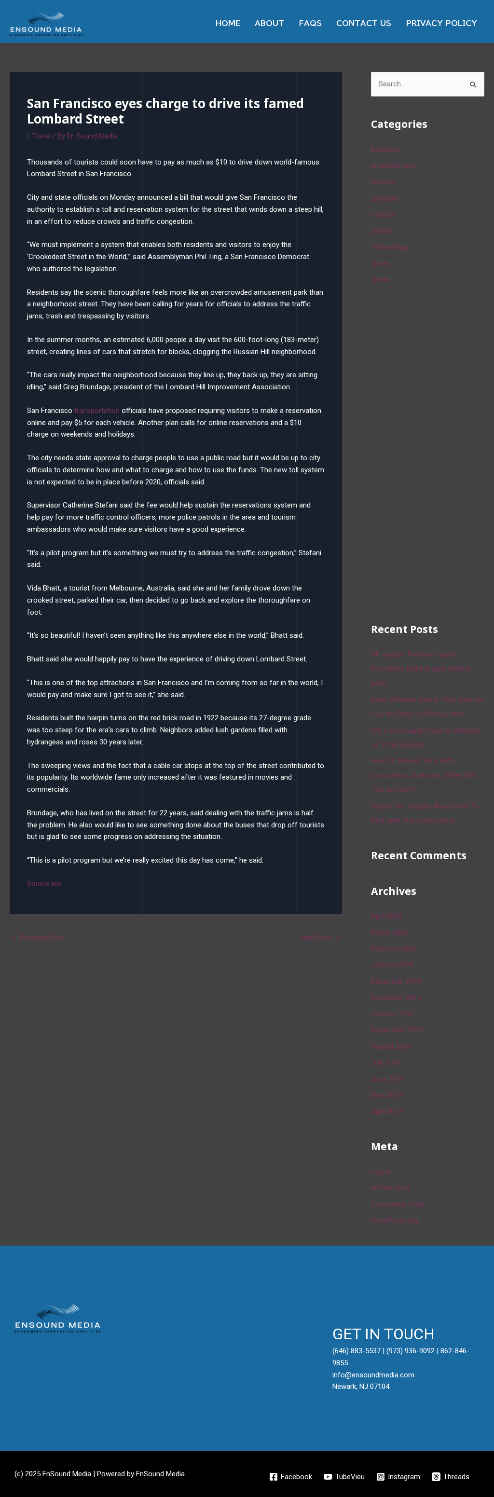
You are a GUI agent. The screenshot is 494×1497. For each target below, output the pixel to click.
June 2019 (387, 1079)
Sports (381, 230)
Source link (44, 883)
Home (228, 23)
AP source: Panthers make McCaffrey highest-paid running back (421, 668)
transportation (97, 410)
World (380, 279)
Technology (389, 247)
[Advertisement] (432, 452)
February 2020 (393, 949)
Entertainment (393, 165)
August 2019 (391, 1046)
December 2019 (396, 981)
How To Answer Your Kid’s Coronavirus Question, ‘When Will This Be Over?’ (423, 775)
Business (385, 149)
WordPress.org (394, 1220)
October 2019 (392, 1014)
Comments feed (397, 1204)
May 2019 (386, 1095)
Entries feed (390, 1187)
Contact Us (363, 23)
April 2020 (386, 916)
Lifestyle (384, 198)
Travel (41, 136)
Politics (382, 214)
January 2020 (392, 965)
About (269, 23)
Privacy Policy (441, 23)
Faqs (310, 23)
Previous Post (37, 937)
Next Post (321, 937)
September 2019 (397, 1030)
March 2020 (389, 932)
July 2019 (386, 1062)
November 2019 (396, 997)
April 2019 (386, 1111)
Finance (383, 182)
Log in (380, 1171)
